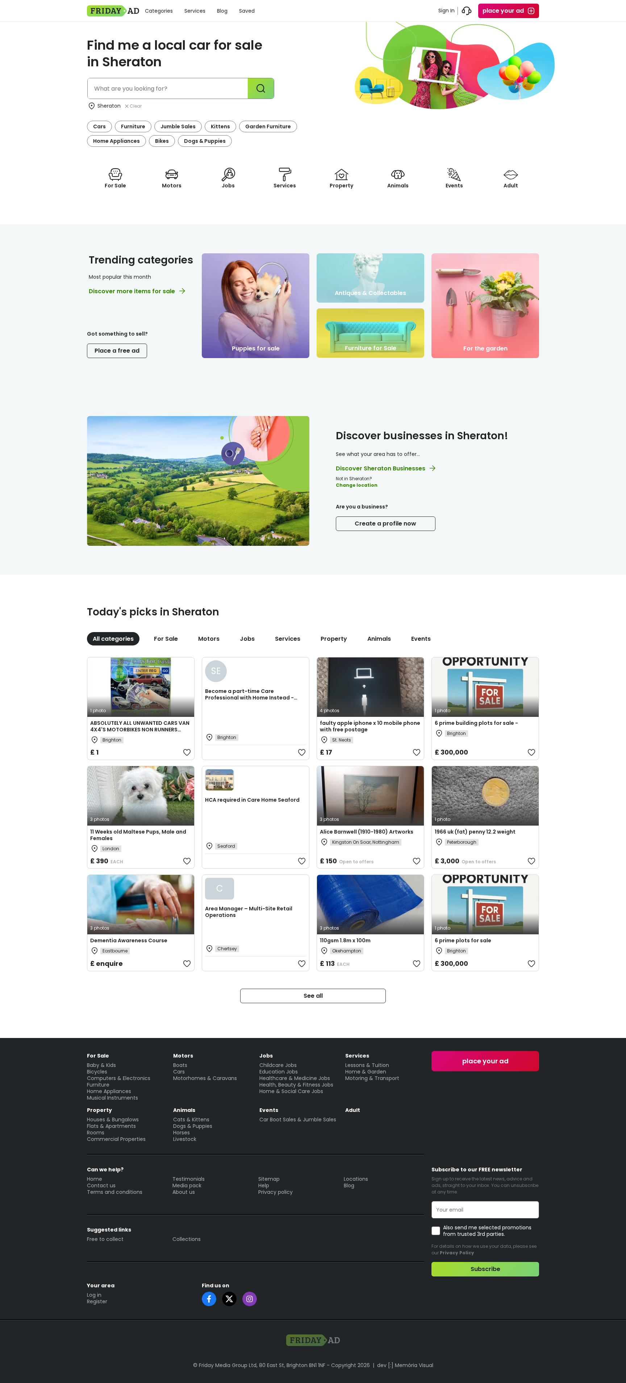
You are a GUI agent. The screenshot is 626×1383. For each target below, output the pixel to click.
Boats (180, 1065)
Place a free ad (117, 350)
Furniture (133, 126)
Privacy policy (275, 1192)
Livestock (184, 1139)
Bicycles (97, 1071)
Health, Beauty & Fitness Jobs (296, 1084)
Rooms (95, 1132)
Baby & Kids (101, 1065)
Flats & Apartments (111, 1126)
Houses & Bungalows (113, 1119)
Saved (247, 10)
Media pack (186, 1185)
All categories (113, 639)
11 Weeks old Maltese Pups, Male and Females (138, 835)
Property (334, 639)
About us (183, 1192)
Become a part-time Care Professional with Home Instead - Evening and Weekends (249, 698)
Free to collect (105, 1239)
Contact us (101, 1185)
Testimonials (188, 1179)
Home (94, 1179)
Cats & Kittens (191, 1119)
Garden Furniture (268, 126)
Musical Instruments (112, 1098)
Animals (379, 639)
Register (97, 1301)
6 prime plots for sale (463, 940)
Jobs (247, 639)
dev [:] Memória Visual (405, 1365)
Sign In (446, 10)
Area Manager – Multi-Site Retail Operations (248, 912)
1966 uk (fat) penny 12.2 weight (475, 831)
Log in (94, 1295)
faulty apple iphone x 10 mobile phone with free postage (370, 726)
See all (313, 996)
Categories (159, 10)
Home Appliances (116, 141)
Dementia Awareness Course (128, 940)
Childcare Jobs (278, 1065)
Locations (356, 1179)
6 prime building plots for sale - (476, 723)
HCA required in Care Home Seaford (252, 799)
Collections (186, 1239)
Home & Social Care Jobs (291, 1091)
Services (194, 10)
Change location (356, 485)
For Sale (166, 639)
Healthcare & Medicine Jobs (294, 1078)
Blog (222, 10)
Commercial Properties (116, 1139)
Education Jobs (278, 1071)
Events (421, 639)
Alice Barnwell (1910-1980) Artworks (366, 831)
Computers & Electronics (118, 1078)
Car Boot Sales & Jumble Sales (297, 1119)
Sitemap (269, 1179)
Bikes (162, 141)
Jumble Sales (178, 126)
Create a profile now (385, 523)
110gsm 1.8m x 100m (345, 940)
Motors (209, 639)
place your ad (503, 11)
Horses (181, 1132)
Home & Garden (365, 1071)
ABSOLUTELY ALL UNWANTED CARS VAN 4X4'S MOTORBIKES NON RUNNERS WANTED (139, 729)
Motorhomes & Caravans (205, 1078)
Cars (99, 126)
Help (263, 1185)
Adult (352, 1110)
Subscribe (485, 1269)
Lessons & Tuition (367, 1065)
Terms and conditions (114, 1192)
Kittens (220, 126)
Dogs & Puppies (205, 141)
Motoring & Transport (372, 1078)
